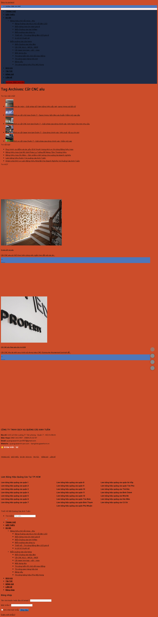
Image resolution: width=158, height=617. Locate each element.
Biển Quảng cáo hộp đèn (25, 44)
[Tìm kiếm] (6, 519)
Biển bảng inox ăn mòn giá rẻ (27, 26)
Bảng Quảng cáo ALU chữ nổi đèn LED (31, 23)
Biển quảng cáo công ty (25, 32)
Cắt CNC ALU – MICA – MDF (26, 47)
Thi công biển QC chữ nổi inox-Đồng (30, 55)
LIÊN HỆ (9, 77)
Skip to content (7, 2)
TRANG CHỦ (11, 11)
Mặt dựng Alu (21, 53)
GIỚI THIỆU (10, 14)
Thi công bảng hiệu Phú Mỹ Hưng (29, 64)
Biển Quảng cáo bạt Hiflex (26, 29)
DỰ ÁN (8, 17)
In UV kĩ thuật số (22, 38)
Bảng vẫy (19, 61)
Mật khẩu (6, 605)
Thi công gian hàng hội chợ (26, 58)
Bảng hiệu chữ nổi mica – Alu (22, 20)
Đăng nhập (24, 610)
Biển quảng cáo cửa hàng (21, 41)
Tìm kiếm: (10, 515)
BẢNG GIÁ (10, 74)
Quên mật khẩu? (8, 614)
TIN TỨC (9, 71)
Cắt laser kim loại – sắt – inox (27, 50)
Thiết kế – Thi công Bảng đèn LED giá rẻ (32, 35)
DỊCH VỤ (9, 68)
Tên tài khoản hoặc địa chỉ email (15, 600)
